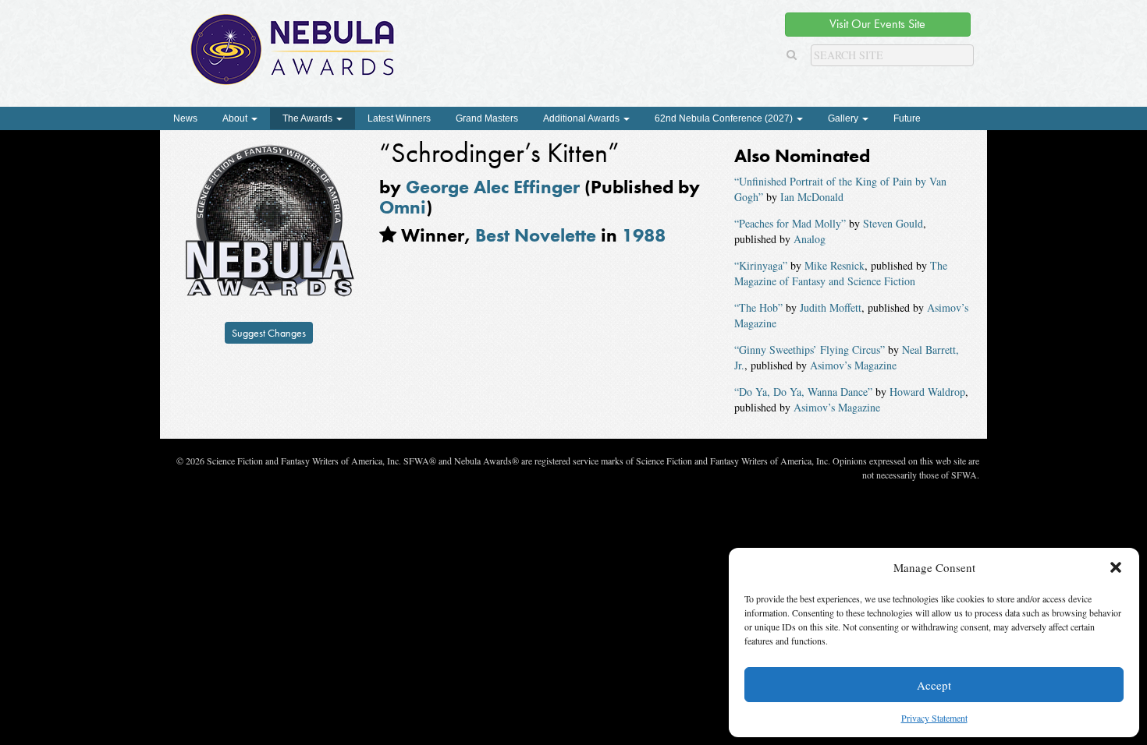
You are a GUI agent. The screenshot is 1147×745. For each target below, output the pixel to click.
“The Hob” (758, 307)
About (236, 118)
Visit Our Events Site (877, 24)
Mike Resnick (834, 265)
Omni (402, 207)
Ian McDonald (811, 196)
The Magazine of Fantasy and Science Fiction (840, 273)
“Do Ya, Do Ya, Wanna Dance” (803, 391)
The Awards (308, 118)
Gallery (844, 118)
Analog (810, 238)
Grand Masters (487, 118)
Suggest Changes (269, 333)
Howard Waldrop (927, 391)
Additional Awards (582, 118)
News (185, 118)
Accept (934, 685)
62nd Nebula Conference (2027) (725, 118)
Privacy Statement (934, 717)
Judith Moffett (830, 307)
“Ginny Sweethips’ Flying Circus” (809, 349)
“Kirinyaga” (760, 265)
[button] (1116, 567)
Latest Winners (399, 118)
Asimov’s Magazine (853, 365)
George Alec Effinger (493, 187)
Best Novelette (535, 235)
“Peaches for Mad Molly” (790, 223)
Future (907, 118)
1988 (644, 235)
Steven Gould (893, 223)
